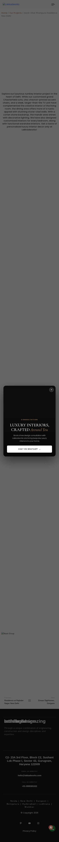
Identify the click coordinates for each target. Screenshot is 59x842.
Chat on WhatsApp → (29, 449)
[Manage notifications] (51, 827)
